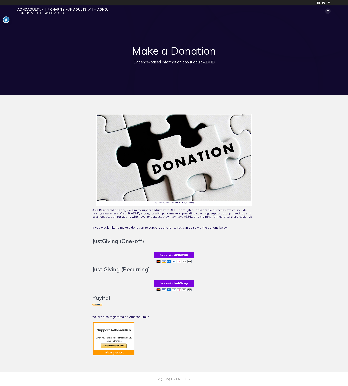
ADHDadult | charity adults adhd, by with (62, 11)
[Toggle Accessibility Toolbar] (6, 19)
